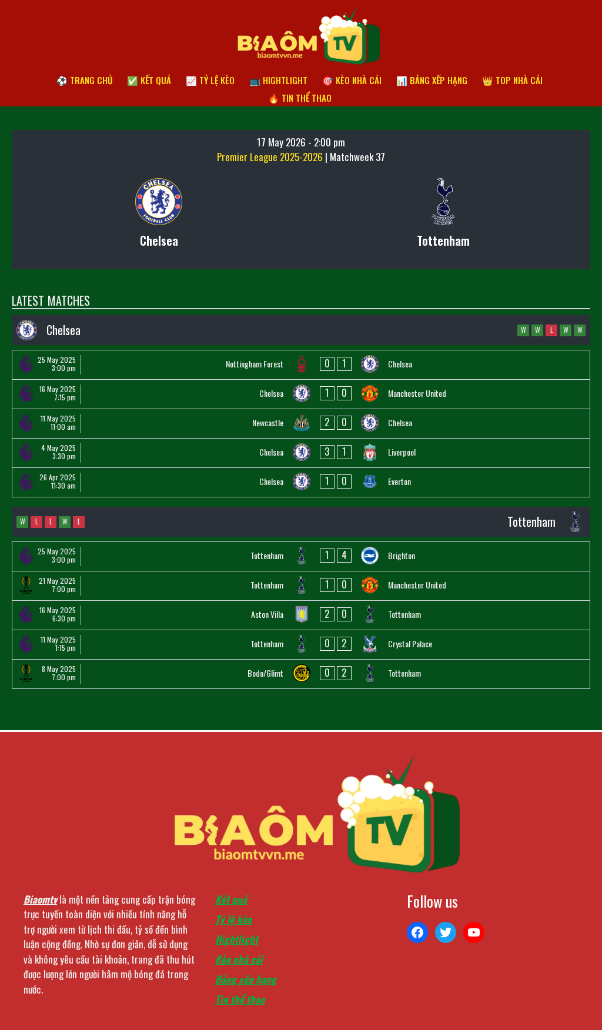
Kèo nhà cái (239, 959)
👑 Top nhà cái (512, 79)
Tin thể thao (240, 999)
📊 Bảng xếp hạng (431, 79)
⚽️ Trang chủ (84, 79)
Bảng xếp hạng (245, 979)
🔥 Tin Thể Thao (300, 97)
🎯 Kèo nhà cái (352, 79)
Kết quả (231, 899)
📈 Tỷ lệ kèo (210, 79)
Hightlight (236, 939)
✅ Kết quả (149, 79)
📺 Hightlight (278, 79)
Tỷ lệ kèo (233, 919)
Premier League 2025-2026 (271, 156)
